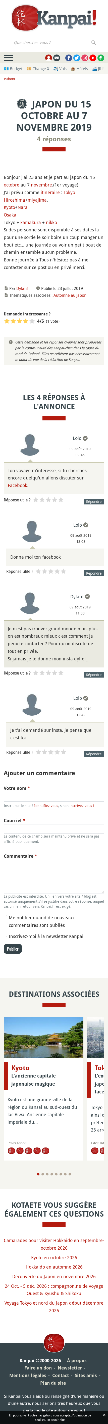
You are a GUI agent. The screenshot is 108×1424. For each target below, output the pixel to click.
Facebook (17, 485)
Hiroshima (14, 200)
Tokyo (69, 192)
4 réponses (54, 139)
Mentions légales (27, 1375)
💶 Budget (13, 68)
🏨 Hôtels (79, 68)
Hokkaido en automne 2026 (54, 1267)
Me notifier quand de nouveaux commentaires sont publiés (42, 921)
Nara (23, 207)
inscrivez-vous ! (82, 805)
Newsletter (70, 1368)
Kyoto (9, 207)
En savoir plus (56, 1420)
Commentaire (20, 856)
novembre (41, 185)
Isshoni (9, 78)
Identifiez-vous (46, 805)
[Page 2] (42, 1174)
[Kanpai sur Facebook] (68, 58)
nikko (51, 222)
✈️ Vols (60, 68)
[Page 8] (70, 1174)
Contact (60, 1375)
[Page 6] (61, 1174)
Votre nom (17, 788)
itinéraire (50, 192)
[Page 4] (51, 1174)
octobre (11, 185)
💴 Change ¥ (37, 68)
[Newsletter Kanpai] (56, 58)
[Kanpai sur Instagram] (84, 58)
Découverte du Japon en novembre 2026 (54, 1276)
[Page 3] (47, 1174)
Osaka (10, 215)
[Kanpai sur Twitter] (76, 58)
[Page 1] (38, 1174)
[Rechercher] (93, 42)
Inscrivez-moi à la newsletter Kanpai (46, 936)
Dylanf (22, 288)
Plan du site (53, 1383)
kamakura (30, 222)
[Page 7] (65, 1174)
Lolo (77, 438)
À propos (77, 1360)
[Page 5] (56, 1174)
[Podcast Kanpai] (100, 58)
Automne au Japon (69, 295)
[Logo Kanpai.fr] (54, 18)
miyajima (37, 200)
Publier (13, 949)
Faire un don (38, 1368)
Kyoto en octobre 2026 (54, 1257)
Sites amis (86, 1375)
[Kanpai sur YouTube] (92, 58)
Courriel (14, 820)
